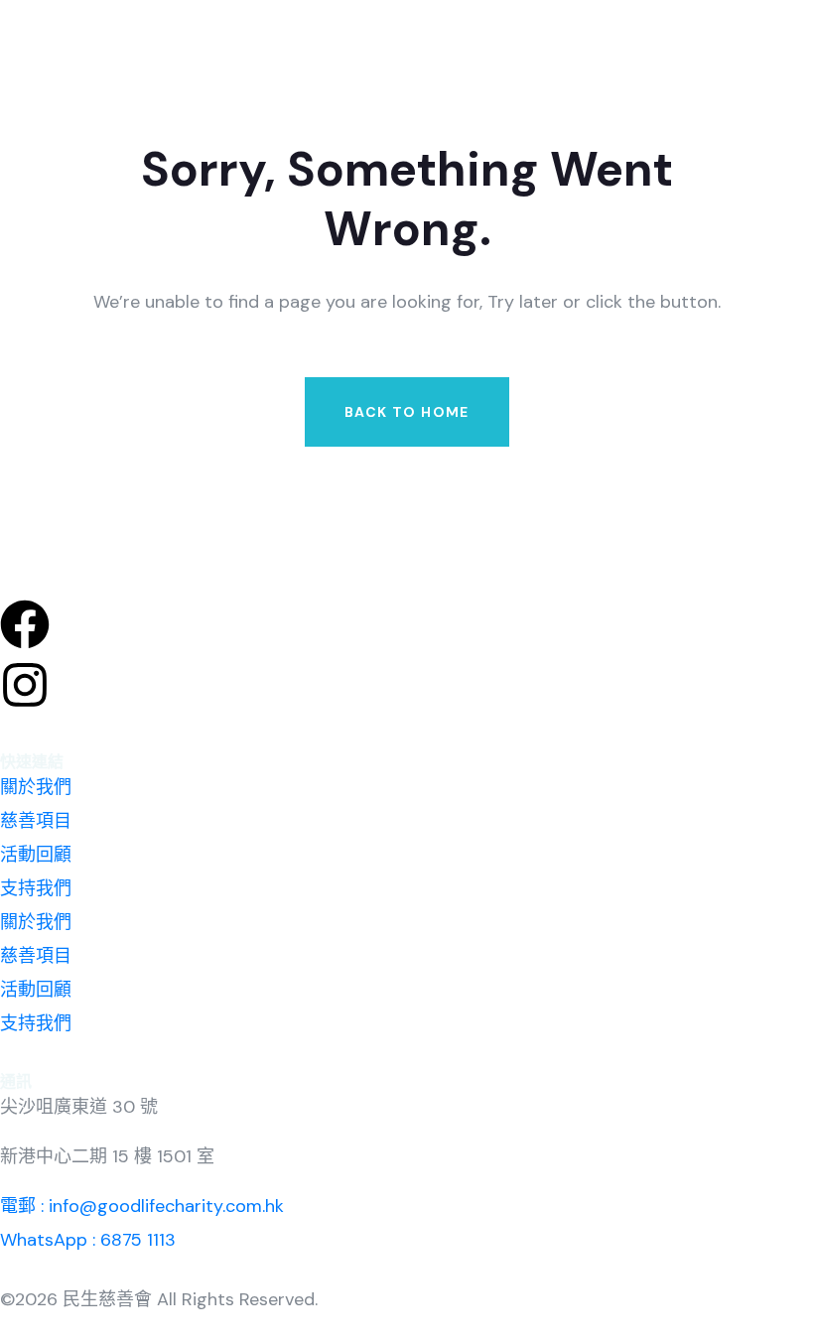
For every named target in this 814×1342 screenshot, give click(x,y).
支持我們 (35, 888)
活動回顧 (35, 855)
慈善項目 (35, 821)
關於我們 (35, 787)
